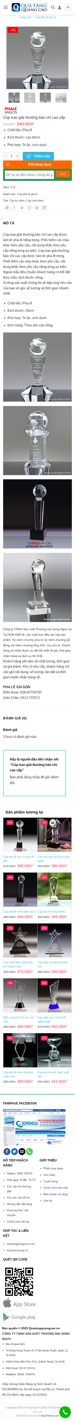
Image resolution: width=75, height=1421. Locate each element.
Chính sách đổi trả (18, 1221)
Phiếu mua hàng (53, 1168)
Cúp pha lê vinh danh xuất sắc (53, 1074)
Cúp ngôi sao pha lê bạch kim (53, 964)
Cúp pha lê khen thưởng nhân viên (18, 1074)
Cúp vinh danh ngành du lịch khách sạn (17, 964)
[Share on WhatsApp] (7, 208)
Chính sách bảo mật (55, 1187)
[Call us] (29, 1151)
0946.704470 (24, 1173)
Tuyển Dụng (50, 1181)
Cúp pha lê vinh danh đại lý (19, 911)
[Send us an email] (22, 1151)
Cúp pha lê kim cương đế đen (18, 858)
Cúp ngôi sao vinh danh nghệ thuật (52, 1019)
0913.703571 (30, 698)
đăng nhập (32, 777)
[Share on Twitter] (22, 208)
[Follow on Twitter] (14, 1151)
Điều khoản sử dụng (55, 1194)
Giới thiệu (49, 1175)
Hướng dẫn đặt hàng (19, 1204)
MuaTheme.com (50, 1415)
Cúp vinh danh (35, 200)
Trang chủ (25, 17)
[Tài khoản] (60, 7)
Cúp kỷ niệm (17, 200)
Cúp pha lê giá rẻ (45, 17)
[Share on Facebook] (14, 208)
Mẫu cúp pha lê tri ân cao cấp (18, 1019)
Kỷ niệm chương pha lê (27, 639)
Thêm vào (42, 156)
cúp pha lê (53, 645)
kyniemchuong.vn (17, 1250)
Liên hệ (47, 1200)
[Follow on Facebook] (7, 1151)
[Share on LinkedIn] (44, 208)
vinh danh (39, 145)
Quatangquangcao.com (21, 1243)
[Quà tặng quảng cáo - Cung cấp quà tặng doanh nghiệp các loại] (29, 7)
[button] (5, 7)
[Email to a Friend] (29, 208)
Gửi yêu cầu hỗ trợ (18, 1197)
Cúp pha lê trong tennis (51, 911)
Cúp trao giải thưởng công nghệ (53, 858)
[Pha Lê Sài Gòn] (11, 110)
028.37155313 (27, 1368)
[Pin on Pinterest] (37, 208)
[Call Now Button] (65, 1412)
